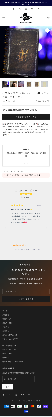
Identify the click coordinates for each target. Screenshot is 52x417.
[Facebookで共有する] (11, 171)
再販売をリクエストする (26, 117)
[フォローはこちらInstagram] (26, 8)
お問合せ (5, 331)
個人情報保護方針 (9, 345)
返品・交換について (10, 349)
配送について (7, 353)
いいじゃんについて (10, 339)
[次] (47, 228)
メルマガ (5, 327)
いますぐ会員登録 (26, 299)
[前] (5, 228)
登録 (8, 387)
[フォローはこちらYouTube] (32, 8)
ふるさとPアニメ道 (9, 335)
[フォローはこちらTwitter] (20, 8)
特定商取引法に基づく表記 (12, 361)
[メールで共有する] (21, 171)
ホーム (4, 311)
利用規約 (5, 357)
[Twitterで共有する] (15, 171)
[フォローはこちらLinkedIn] (38, 8)
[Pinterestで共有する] (18, 171)
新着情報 (5, 315)
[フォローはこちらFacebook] (13, 8)
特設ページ (6, 319)
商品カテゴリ (7, 323)
